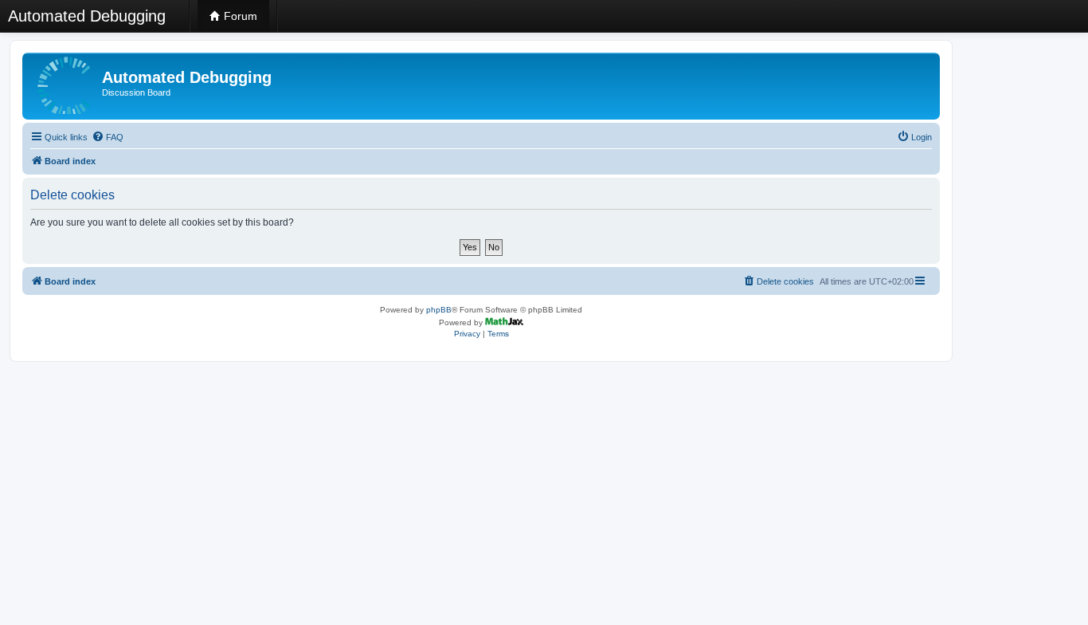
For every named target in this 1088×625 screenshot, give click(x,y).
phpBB (439, 309)
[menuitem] (107, 137)
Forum (239, 16)
